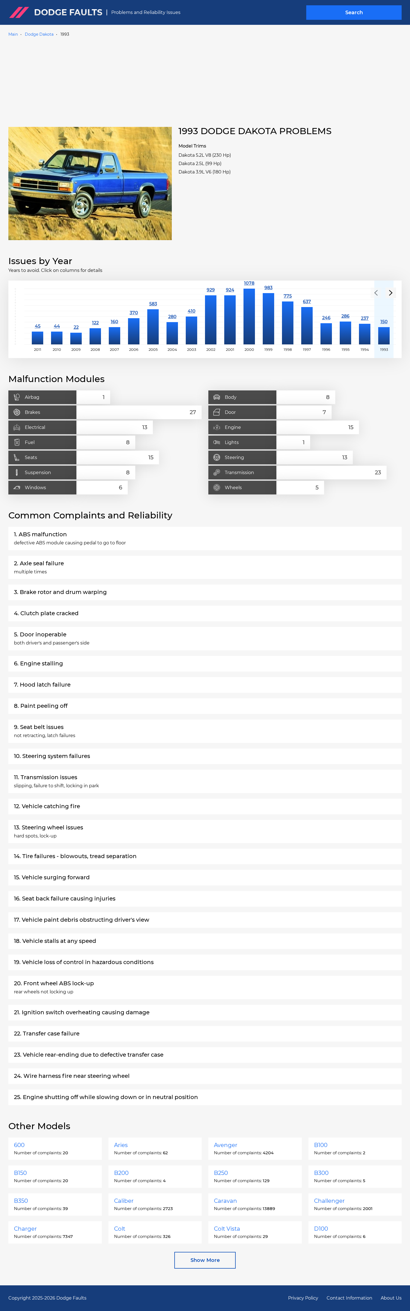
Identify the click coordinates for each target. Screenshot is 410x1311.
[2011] (37, 316)
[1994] (364, 316)
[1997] (307, 316)
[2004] (172, 316)
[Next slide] (390, 293)
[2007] (114, 316)
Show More (205, 1260)
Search (354, 12)
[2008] (95, 316)
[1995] (345, 316)
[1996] (326, 316)
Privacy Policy (303, 1298)
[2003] (191, 316)
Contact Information (349, 1298)
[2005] (153, 316)
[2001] (230, 316)
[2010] (56, 316)
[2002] (210, 316)
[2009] (76, 316)
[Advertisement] (205, 81)
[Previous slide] (376, 293)
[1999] (268, 316)
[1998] (287, 316)
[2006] (133, 316)
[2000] (249, 316)
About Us (391, 1298)
